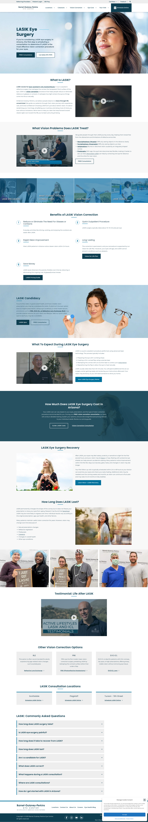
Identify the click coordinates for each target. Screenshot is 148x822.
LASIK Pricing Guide (33, 277)
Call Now (112, 1)
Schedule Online (123, 7)
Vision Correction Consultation (83, 425)
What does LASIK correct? (31, 766)
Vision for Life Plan (91, 256)
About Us (72, 807)
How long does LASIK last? (31, 749)
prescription (122, 362)
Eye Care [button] (91, 7)
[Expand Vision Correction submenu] (83, 8)
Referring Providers (23, 1)
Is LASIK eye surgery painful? (33, 732)
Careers (80, 807)
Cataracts (61, 7)
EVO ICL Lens (112, 670)
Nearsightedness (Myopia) (86, 142)
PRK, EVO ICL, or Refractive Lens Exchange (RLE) (48, 311)
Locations (48, 7)
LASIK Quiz (23, 322)
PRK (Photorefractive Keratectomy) (72, 670)
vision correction (32, 91)
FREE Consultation (25, 55)
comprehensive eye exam (48, 778)
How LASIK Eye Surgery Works (88, 379)
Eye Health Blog (90, 807)
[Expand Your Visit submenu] (107, 8)
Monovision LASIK (92, 154)
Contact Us (64, 807)
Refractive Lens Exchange (33, 670)
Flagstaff (66, 787)
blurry (103, 458)
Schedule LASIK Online (33, 700)
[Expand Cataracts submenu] (65, 8)
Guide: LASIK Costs (59, 425)
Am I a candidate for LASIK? (32, 757)
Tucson (73, 787)
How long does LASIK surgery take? (36, 724)
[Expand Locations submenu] (53, 8)
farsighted (66, 511)
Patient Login (37, 1)
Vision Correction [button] (76, 7)
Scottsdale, (58, 787)
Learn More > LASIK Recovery (88, 482)
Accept (124, 814)
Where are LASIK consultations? (34, 782)
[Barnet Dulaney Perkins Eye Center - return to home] (31, 807)
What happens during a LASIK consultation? (40, 774)
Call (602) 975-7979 (45, 55)
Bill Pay (47, 1)
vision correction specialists (79, 795)
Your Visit (102, 7)
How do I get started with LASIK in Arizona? (39, 791)
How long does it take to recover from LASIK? (41, 740)
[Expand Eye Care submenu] (95, 8)
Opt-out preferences (120, 818)
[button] (144, 800)
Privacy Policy (130, 818)
